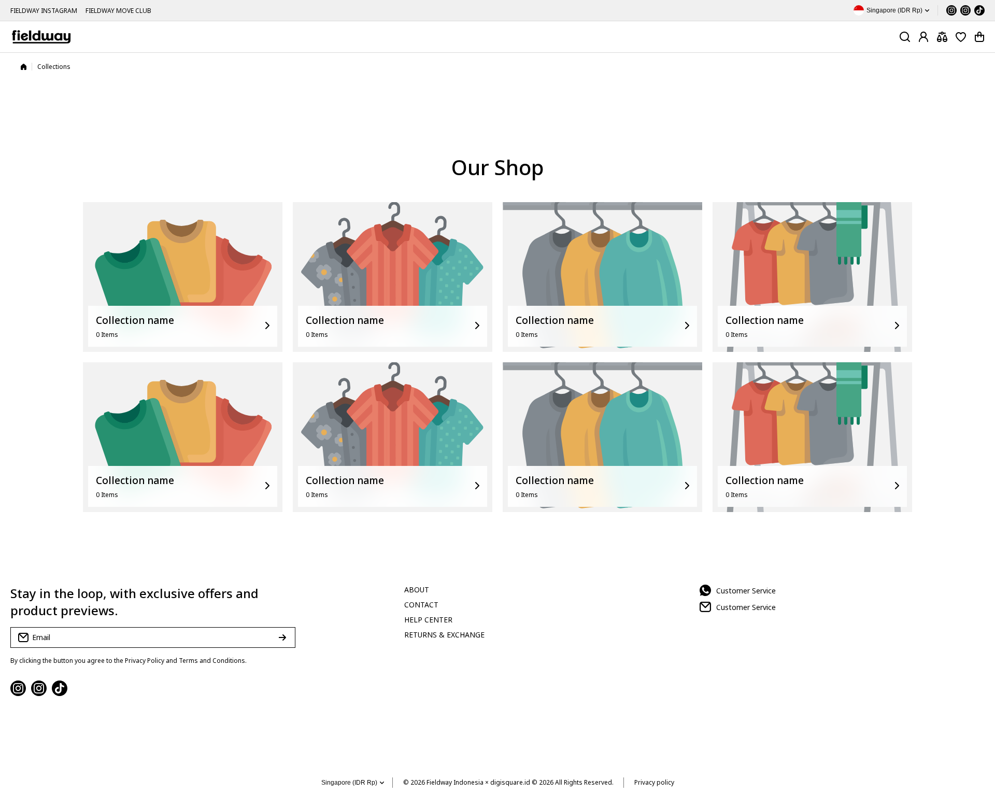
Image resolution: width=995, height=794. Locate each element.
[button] (979, 37)
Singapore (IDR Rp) (349, 782)
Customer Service (746, 591)
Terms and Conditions (212, 660)
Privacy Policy (144, 660)
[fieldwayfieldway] (41, 37)
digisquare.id (510, 782)
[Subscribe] (282, 637)
